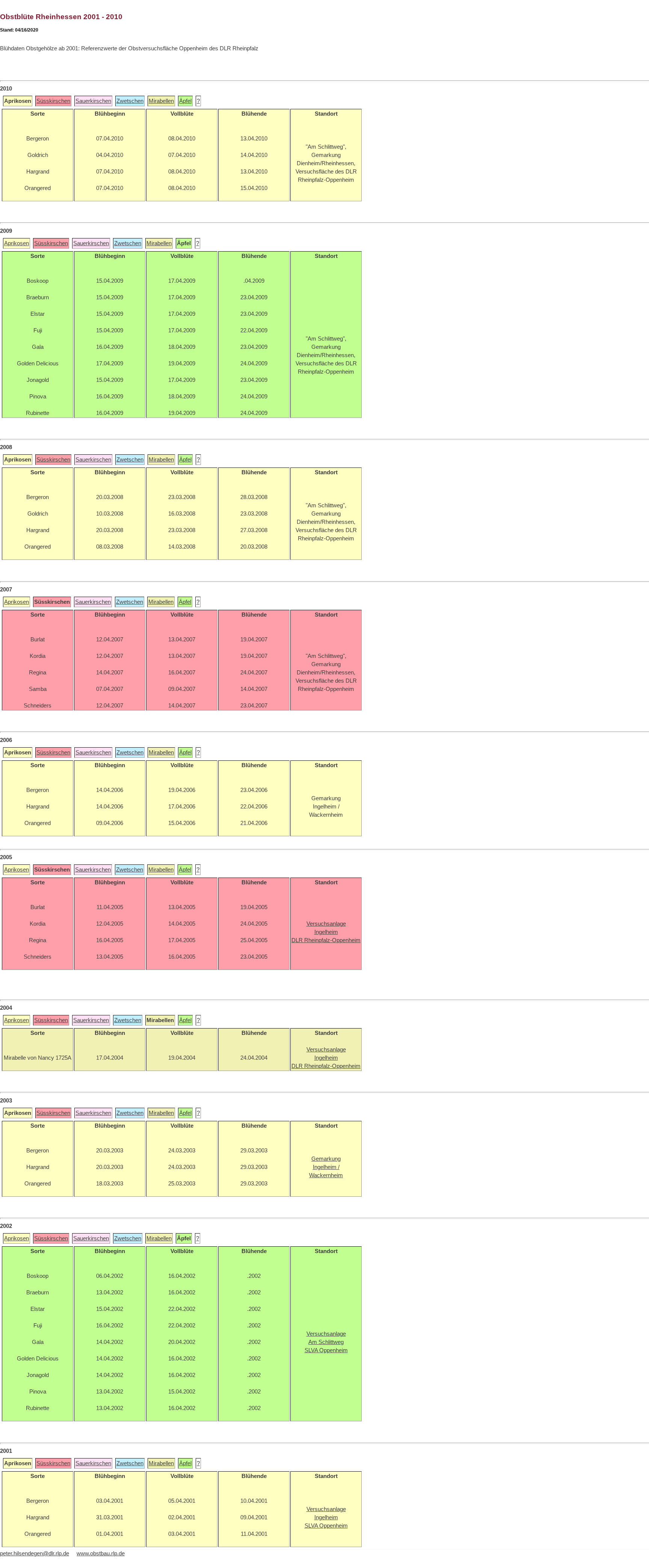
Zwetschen (129, 101)
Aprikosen (16, 243)
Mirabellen (161, 101)
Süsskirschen (53, 101)
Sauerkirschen (93, 101)
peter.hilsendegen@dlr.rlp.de (34, 1553)
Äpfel (185, 101)
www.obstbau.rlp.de (101, 1553)
